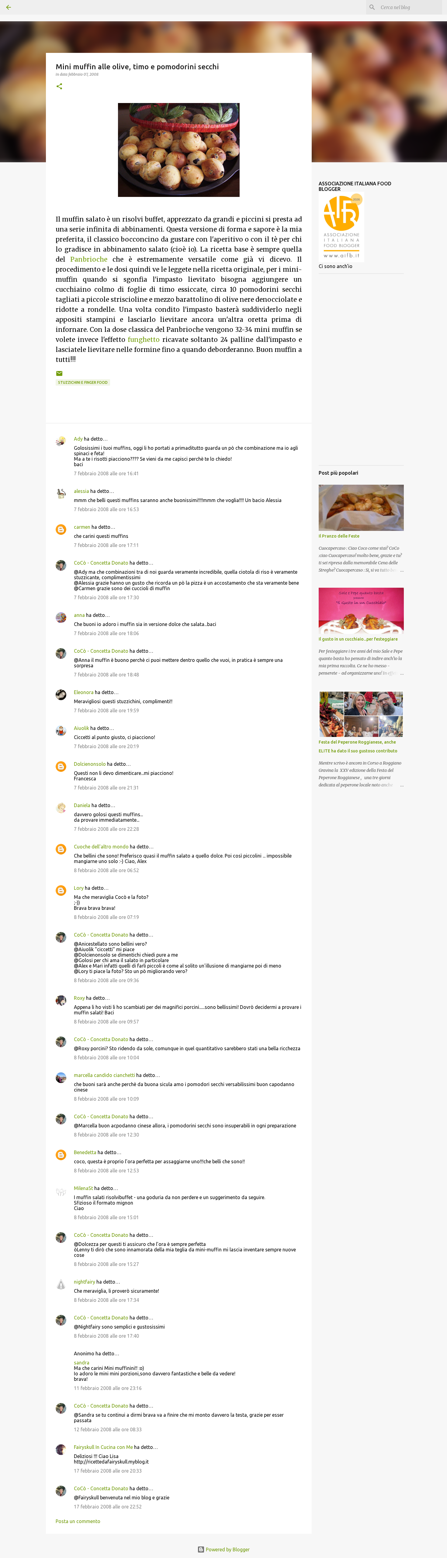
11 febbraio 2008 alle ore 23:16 (108, 1388)
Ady (78, 439)
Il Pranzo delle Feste (339, 536)
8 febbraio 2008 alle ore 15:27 (106, 1264)
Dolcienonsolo (90, 764)
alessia (81, 491)
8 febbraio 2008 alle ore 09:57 (106, 1021)
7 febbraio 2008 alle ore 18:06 (106, 633)
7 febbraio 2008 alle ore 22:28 (106, 829)
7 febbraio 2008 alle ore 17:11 (106, 545)
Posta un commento (78, 1521)
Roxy (79, 998)
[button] (59, 87)
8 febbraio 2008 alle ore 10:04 (106, 1057)
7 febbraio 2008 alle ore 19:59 (106, 710)
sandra (81, 1362)
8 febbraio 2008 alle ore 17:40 (106, 1336)
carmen (82, 527)
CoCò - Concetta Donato (101, 563)
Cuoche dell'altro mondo (101, 846)
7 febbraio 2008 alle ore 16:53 (106, 509)
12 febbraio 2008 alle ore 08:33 (108, 1429)
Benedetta (85, 1152)
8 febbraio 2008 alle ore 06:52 (106, 870)
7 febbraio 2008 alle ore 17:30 (106, 597)
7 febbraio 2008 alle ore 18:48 (106, 674)
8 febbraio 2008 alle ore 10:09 (106, 1099)
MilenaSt (83, 1188)
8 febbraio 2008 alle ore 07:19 (106, 917)
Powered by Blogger (227, 1549)
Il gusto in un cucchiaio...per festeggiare (358, 639)
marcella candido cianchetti (104, 1075)
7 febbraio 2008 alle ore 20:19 (106, 746)
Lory (79, 888)
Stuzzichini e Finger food (83, 382)
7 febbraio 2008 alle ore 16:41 (106, 473)
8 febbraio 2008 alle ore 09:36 (106, 980)
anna (79, 615)
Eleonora (84, 692)
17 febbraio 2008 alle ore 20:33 (108, 1471)
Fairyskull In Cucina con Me (103, 1447)
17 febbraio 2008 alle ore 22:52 (108, 1506)
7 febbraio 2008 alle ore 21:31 (106, 787)
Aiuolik (81, 728)
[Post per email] (59, 376)
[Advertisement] (361, 369)
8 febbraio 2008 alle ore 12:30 (106, 1134)
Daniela (82, 805)
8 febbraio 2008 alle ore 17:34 (106, 1300)
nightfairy (84, 1282)
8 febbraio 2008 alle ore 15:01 (106, 1217)
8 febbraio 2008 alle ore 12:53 (106, 1170)
